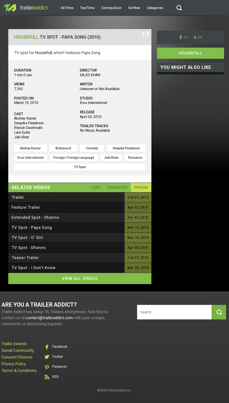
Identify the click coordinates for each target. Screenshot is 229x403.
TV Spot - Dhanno (29, 247)
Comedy (92, 148)
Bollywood (63, 148)
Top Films (87, 8)
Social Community (18, 350)
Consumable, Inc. (120, 390)
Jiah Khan (111, 157)
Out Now (134, 8)
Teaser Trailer (25, 257)
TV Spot (79, 167)
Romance (135, 157)
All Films (67, 8)
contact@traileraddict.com (49, 317)
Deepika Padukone (126, 148)
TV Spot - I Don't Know (34, 267)
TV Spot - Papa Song (32, 227)
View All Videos (80, 278)
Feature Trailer (26, 207)
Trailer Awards (14, 343)
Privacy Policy (14, 363)
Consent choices (17, 357)
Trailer (18, 197)
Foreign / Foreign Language (73, 157)
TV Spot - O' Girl (27, 237)
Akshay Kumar (30, 148)
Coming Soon (111, 8)
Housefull (26, 37)
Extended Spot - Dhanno (35, 217)
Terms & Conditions (19, 370)
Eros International (30, 157)
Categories (155, 8)
